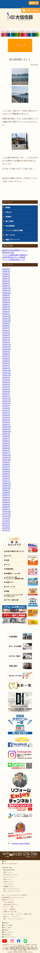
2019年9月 (6, 462)
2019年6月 (6, 469)
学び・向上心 (10, 235)
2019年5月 (6, 471)
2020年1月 (6, 453)
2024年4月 (6, 335)
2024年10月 (6, 321)
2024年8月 (6, 326)
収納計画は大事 (8, 253)
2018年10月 (6, 488)
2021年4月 (6, 417)
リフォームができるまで (10, 863)
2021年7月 (6, 410)
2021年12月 (6, 399)
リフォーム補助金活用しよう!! (13, 260)
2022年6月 (6, 384)
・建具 (4, 918)
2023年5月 (6, 361)
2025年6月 (6, 302)
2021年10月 (6, 403)
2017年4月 (6, 530)
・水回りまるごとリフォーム (10, 874)
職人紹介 (6, 930)
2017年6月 (6, 526)
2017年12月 (6, 511)
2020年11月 (6, 429)
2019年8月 (6, 464)
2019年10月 (6, 460)
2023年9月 (6, 352)
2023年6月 (6, 359)
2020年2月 (6, 450)
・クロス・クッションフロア (15, 918)
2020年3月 (6, 448)
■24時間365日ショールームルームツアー (13, 897)
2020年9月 (6, 434)
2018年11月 (6, 486)
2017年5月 (6, 528)
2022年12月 (6, 370)
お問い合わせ (7, 934)
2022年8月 (6, 380)
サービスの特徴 (7, 925)
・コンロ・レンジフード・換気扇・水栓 (16, 914)
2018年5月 (6, 500)
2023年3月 (6, 366)
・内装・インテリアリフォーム (10, 888)
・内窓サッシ (6, 916)
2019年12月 (6, 455)
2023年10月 (6, 349)
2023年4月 (6, 363)
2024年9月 (6, 323)
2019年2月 (6, 478)
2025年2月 (6, 312)
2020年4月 (6, 446)
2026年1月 (6, 286)
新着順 (8, 207)
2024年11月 (6, 319)
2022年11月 (6, 373)
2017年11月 (6, 514)
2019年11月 (6, 457)
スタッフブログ (7, 932)
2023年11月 (6, 347)
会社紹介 (6, 923)
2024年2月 (6, 340)
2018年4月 (6, 502)
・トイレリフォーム (7, 884)
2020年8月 (6, 436)
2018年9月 (6, 490)
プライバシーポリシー (9, 937)
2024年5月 (6, 333)
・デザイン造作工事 (7, 902)
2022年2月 (6, 394)
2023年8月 (6, 354)
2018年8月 (6, 493)
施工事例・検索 (7, 867)
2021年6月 (6, 413)
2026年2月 (6, 283)
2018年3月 (6, 504)
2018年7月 (6, 495)
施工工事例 (9, 221)
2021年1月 (6, 424)
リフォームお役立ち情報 (14, 230)
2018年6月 (6, 497)
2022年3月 (6, 391)
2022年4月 (6, 389)
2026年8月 (6, 269)
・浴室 (11, 907)
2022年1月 (6, 396)
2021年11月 (6, 401)
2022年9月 (6, 377)
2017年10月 (6, 516)
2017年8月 (6, 521)
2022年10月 (6, 375)
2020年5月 (6, 443)
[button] (34, 3)
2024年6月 (6, 330)
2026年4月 (6, 279)
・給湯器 (9, 911)
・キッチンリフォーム (8, 877)
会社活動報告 (10, 226)
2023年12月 (6, 344)
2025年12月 (6, 288)
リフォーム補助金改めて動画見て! (15, 255)
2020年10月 (6, 431)
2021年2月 (6, 422)
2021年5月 (6, 415)
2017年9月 (6, 519)
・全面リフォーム (7, 872)
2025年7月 (6, 300)
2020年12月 (6, 427)
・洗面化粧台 (12, 909)
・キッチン (5, 907)
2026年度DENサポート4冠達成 (13, 257)
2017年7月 (6, 523)
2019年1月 (6, 481)
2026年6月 (6, 274)
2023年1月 (6, 368)
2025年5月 (6, 304)
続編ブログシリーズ (13, 239)
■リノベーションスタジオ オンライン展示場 (14, 895)
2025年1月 (6, 314)
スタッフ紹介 (7, 927)
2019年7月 (6, 467)
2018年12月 (6, 483)
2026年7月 (6, 271)
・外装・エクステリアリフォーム (11, 891)
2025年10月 (6, 293)
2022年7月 (6, 382)
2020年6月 (6, 441)
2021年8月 (6, 408)
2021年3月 (6, 420)
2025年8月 (6, 297)
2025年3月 (6, 309)
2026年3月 (6, 281)
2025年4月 (6, 307)
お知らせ (9, 212)
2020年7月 (6, 438)
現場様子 (9, 217)
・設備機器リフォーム (8, 886)
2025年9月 (6, 295)
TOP (4, 861)
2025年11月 (6, 290)
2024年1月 (6, 342)
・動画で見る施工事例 (8, 870)
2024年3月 (6, 337)
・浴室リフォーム (7, 879)
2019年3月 (6, 476)
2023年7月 (6, 356)
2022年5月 (6, 387)
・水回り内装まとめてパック (10, 904)
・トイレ (4, 909)
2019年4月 (6, 474)
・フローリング (15, 916)
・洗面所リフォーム (7, 881)
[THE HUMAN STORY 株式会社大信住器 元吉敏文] (20, 843)
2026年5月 (6, 276)
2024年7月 (6, 328)
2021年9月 (6, 406)
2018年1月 (6, 509)
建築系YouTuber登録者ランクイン (14, 250)
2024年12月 (6, 316)
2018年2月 (6, 507)
